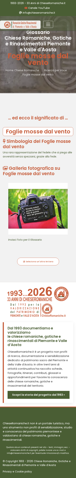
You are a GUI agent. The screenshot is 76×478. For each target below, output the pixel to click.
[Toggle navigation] (48, 24)
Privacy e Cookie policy (17, 471)
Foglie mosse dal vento (38, 74)
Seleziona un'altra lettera (39, 261)
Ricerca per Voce (55, 70)
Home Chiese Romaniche (23, 70)
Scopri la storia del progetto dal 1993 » (38, 395)
